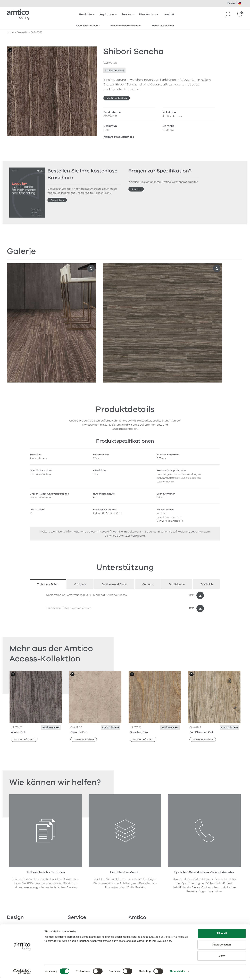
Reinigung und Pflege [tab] (114, 584)
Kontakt (168, 14)
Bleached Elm (139, 732)
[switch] (98, 971)
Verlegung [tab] (80, 584)
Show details (177, 971)
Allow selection (221, 944)
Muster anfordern (116, 98)
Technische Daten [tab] (47, 584)
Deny (222, 955)
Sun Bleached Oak (201, 732)
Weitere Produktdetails (118, 137)
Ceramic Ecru (79, 732)
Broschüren (57, 200)
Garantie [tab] (147, 584)
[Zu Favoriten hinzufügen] (10, 50)
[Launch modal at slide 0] (91, 268)
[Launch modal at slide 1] (217, 268)
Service (126, 14)
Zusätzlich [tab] (207, 584)
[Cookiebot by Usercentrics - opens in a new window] (22, 971)
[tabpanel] (125, 602)
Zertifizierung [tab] (177, 584)
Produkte (85, 14)
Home (10, 32)
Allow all (221, 933)
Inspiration (106, 14)
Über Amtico (147, 14)
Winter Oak (18, 732)
